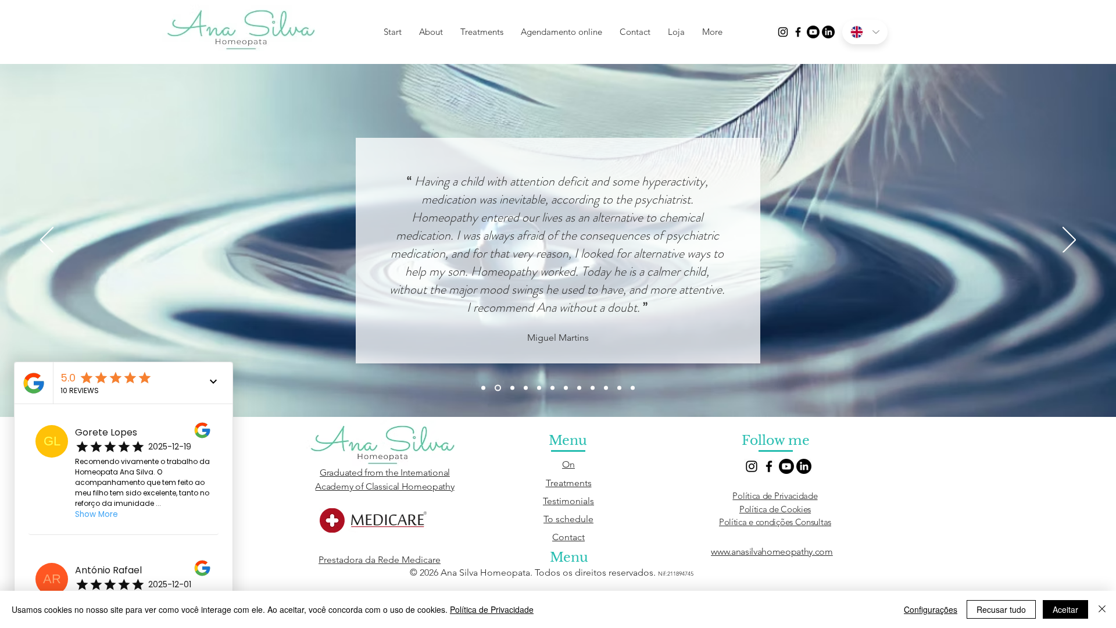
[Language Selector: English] (865, 32)
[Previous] (46, 241)
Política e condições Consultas (775, 521)
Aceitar (1065, 609)
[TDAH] (498, 388)
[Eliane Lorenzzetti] (619, 388)
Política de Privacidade (774, 495)
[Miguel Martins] (606, 388)
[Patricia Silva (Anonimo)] (526, 388)
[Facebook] (798, 32)
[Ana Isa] (579, 388)
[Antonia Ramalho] (633, 388)
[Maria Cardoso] (539, 388)
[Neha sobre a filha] (566, 388)
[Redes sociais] (483, 388)
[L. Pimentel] (512, 388)
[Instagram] (783, 32)
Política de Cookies (775, 509)
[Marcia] (552, 388)
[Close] (1102, 609)
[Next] (1069, 241)
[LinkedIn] (828, 32)
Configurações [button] (930, 609)
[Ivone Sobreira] (593, 388)
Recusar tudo (1001, 609)
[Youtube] (813, 32)
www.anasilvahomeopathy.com (772, 551)
